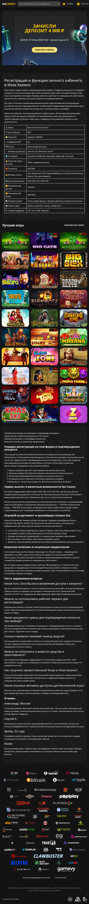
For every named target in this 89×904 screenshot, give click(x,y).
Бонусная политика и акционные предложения (24, 441)
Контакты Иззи (60, 878)
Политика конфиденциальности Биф (36, 878)
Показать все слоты (74, 225)
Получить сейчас (44, 49)
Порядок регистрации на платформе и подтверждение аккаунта (31, 433)
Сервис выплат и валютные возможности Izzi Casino (26, 436)
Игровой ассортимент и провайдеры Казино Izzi (25, 439)
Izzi (8, 4)
